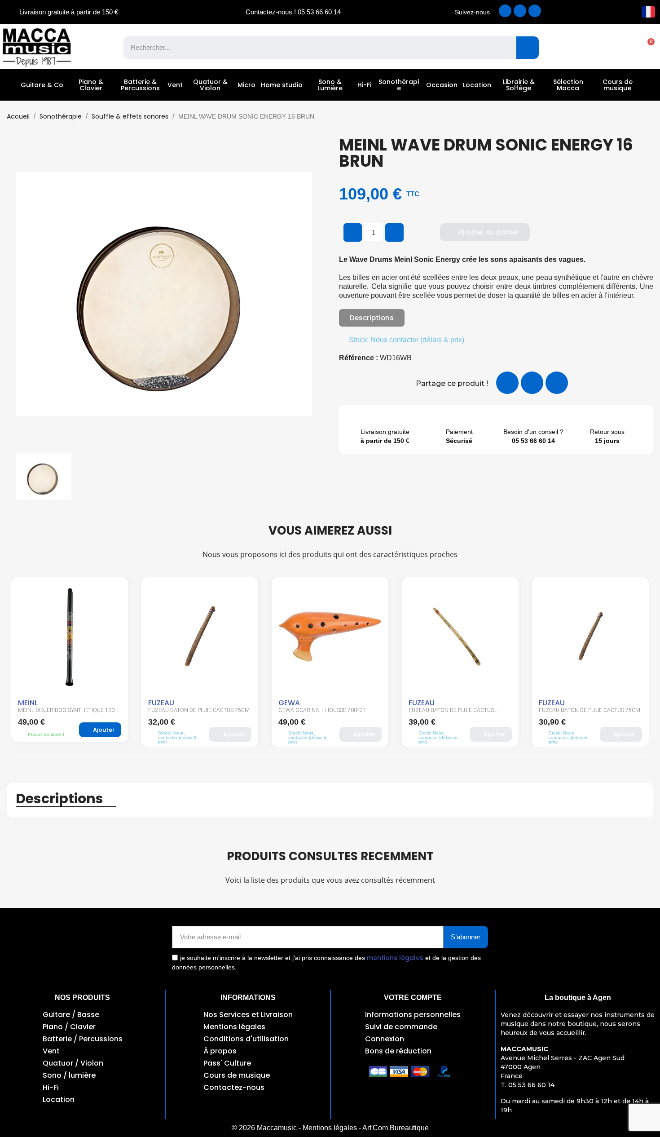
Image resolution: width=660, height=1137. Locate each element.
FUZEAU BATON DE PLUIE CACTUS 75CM (199, 710)
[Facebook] (505, 10)
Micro (246, 84)
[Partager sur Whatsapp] (557, 383)
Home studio (282, 84)
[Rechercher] (527, 47)
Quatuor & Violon (210, 85)
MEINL (28, 703)
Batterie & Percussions (140, 85)
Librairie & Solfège (519, 85)
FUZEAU (161, 703)
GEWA (289, 703)
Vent (175, 84)
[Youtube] (534, 10)
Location (477, 84)
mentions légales (395, 957)
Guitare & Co (42, 84)
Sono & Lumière (330, 85)
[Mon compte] (615, 47)
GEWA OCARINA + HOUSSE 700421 (322, 710)
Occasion (442, 84)
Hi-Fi (364, 84)
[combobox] (313, 47)
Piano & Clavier (91, 85)
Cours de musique (618, 85)
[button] (646, 47)
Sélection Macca (568, 85)
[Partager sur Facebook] (507, 383)
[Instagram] (520, 10)
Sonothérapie (398, 85)
